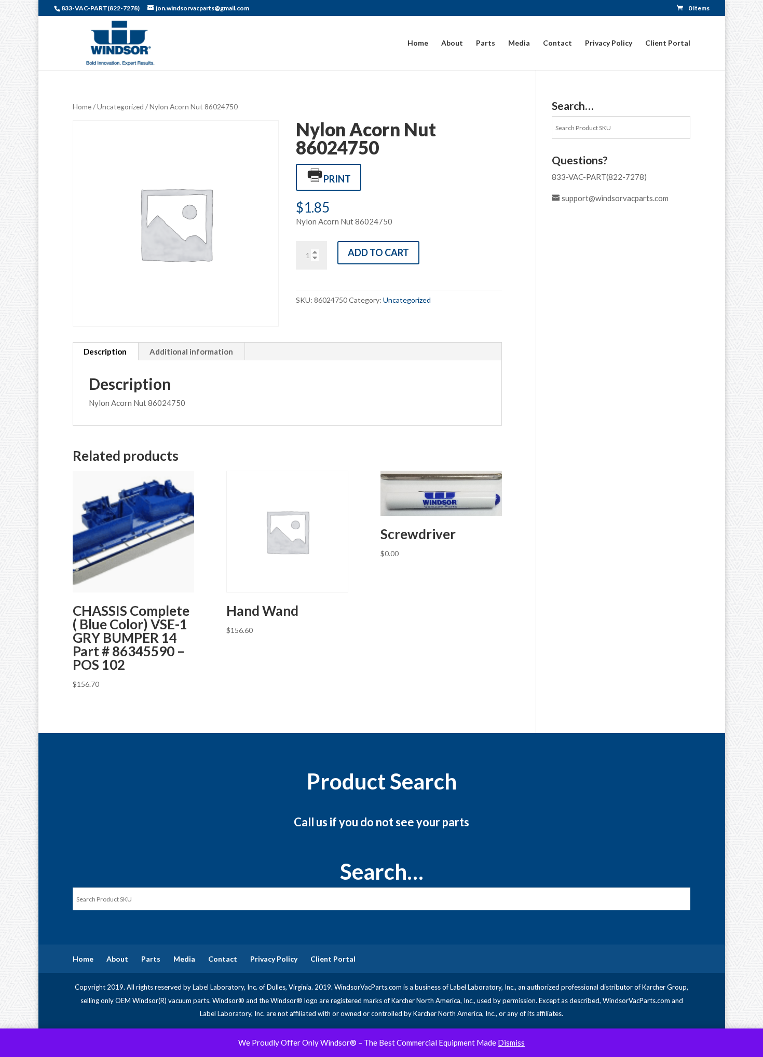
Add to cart (378, 252)
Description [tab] (105, 351)
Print (337, 179)
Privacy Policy (608, 43)
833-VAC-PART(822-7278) (599, 176)
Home (417, 43)
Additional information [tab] (191, 351)
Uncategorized (120, 106)
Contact (557, 43)
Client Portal (667, 43)
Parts (485, 43)
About (452, 43)
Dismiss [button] (511, 1042)
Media (519, 43)
